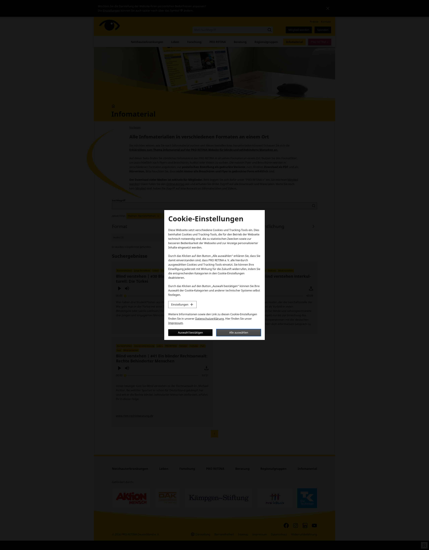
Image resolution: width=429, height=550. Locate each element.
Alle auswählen (238, 332)
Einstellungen (179, 304)
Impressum (175, 323)
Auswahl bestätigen (190, 332)
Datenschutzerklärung (209, 318)
